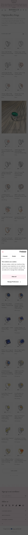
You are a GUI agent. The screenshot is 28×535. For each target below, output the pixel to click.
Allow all (14, 276)
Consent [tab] (5, 256)
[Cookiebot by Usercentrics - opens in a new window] (19, 252)
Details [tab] (14, 256)
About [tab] (23, 256)
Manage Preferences (13, 281)
